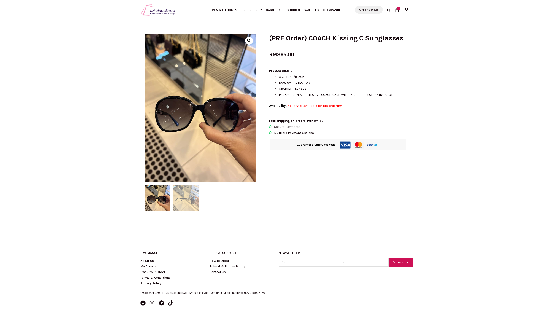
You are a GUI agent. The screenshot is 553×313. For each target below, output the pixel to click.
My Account (149, 266)
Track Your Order (152, 272)
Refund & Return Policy (227, 266)
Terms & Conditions (155, 277)
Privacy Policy (150, 283)
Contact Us (218, 272)
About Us (147, 261)
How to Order (219, 261)
